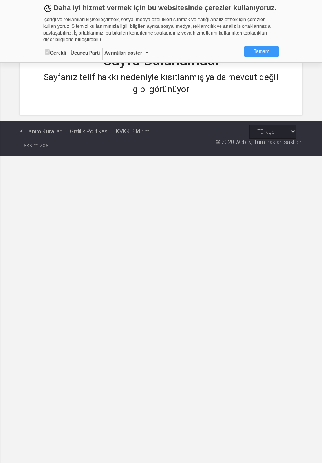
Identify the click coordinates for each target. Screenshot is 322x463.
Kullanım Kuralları (41, 131)
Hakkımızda (34, 145)
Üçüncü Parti (85, 53)
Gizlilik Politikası (89, 131)
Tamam (261, 51)
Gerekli (58, 53)
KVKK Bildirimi (133, 131)
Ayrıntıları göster (123, 53)
